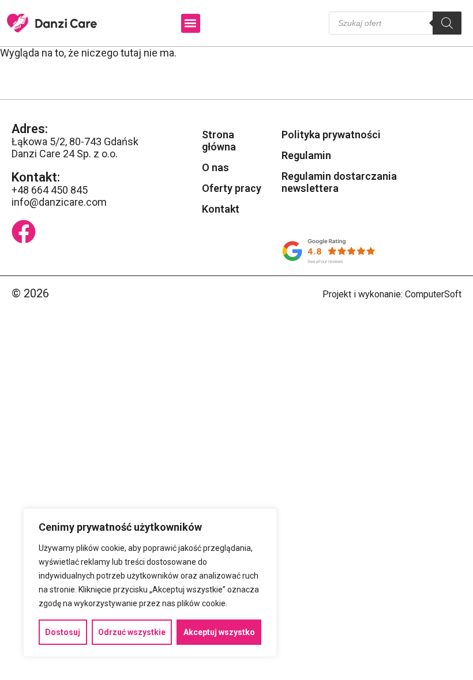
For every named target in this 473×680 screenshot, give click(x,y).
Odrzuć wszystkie (132, 632)
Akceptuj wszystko (219, 632)
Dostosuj (62, 632)
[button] (190, 23)
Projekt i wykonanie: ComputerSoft (391, 294)
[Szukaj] (447, 23)
